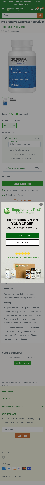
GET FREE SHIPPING (22, 235)
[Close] (41, 204)
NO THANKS (22, 242)
